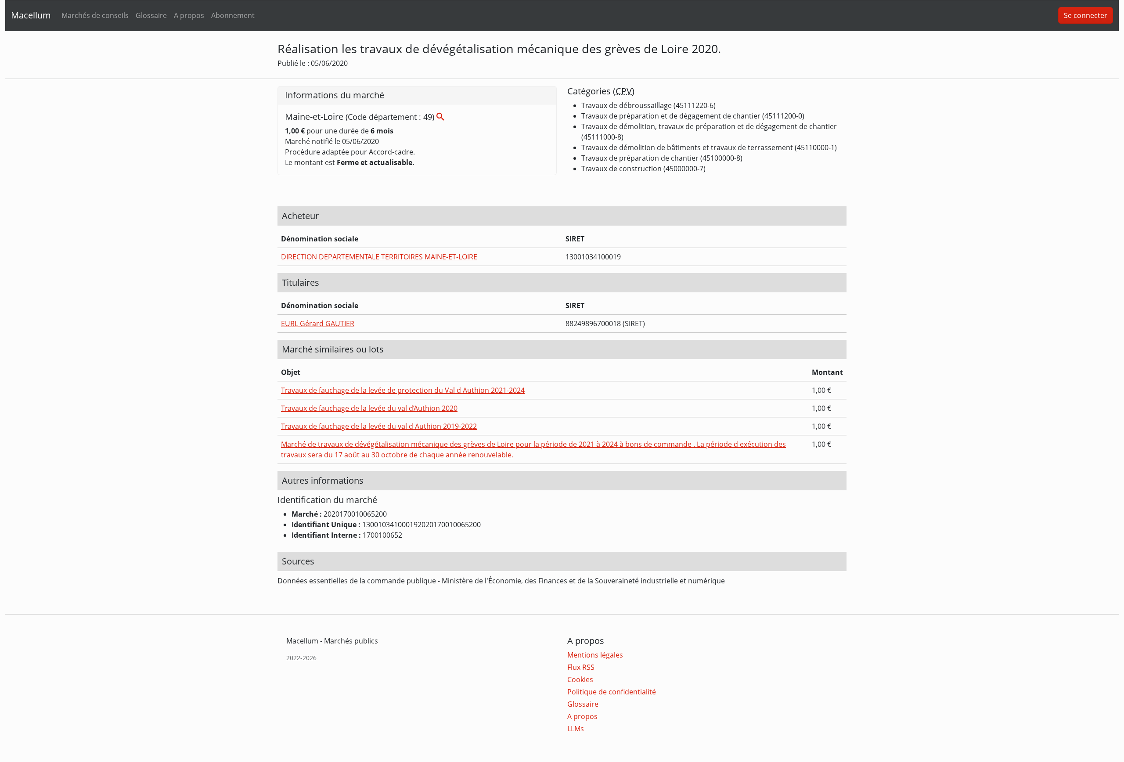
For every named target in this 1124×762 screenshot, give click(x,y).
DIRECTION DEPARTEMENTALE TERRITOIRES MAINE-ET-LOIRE (379, 257)
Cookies (580, 679)
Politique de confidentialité (611, 692)
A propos (189, 15)
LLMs (575, 728)
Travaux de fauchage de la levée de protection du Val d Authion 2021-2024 (403, 390)
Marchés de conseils (95, 15)
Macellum (31, 15)
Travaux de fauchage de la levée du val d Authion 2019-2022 (379, 426)
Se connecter (1085, 15)
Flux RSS (580, 667)
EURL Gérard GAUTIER (317, 323)
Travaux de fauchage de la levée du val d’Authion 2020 (369, 408)
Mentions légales (595, 655)
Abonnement (233, 15)
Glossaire (151, 15)
